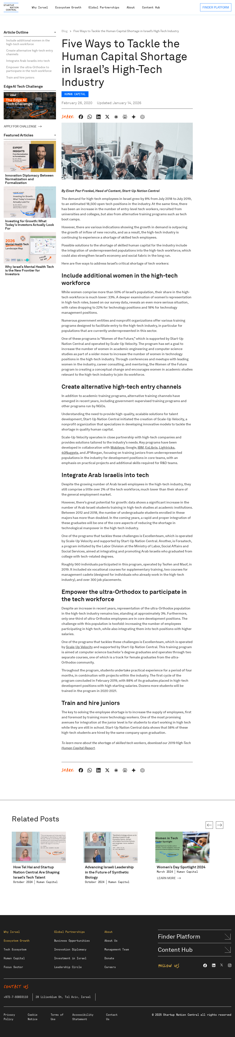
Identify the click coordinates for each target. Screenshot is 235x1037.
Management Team (116, 949)
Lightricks (166, 447)
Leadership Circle (68, 967)
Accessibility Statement (82, 1017)
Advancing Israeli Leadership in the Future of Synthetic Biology (109, 872)
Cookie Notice (32, 1017)
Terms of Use (57, 1017)
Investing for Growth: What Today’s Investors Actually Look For (29, 224)
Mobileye (117, 447)
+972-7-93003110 (16, 997)
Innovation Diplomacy (70, 949)
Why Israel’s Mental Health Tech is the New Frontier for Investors (29, 270)
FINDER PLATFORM (216, 7)
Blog (65, 31)
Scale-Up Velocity (79, 647)
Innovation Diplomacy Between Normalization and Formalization (29, 179)
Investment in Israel (70, 958)
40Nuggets (70, 453)
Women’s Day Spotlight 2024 (181, 867)
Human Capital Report (78, 748)
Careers (110, 967)
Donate (109, 958)
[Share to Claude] (116, 117)
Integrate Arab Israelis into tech (28, 61)
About (131, 7)
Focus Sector (13, 967)
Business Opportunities (72, 940)
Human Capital (14, 958)
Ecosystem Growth (68, 7)
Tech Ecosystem (15, 949)
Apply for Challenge (20, 126)
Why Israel (40, 7)
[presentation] (209, 825)
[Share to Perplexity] (125, 117)
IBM (141, 447)
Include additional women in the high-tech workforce (28, 42)
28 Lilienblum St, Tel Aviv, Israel (63, 997)
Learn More (166, 878)
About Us (111, 940)
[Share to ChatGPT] (142, 117)
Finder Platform (179, 936)
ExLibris (151, 447)
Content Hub (151, 7)
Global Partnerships (103, 7)
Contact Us (112, 1017)
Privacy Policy (9, 1017)
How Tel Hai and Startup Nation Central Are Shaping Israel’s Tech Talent (36, 872)
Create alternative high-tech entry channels (29, 52)
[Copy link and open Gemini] (133, 117)
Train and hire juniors (20, 77)
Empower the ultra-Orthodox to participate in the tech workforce (29, 69)
